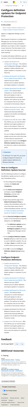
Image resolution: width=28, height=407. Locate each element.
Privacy (10, 400)
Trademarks (4, 405)
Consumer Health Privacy (7, 402)
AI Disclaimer (4, 398)
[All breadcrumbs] (2, 5)
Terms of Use (20, 402)
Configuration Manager (11, 5)
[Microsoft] (14, 2)
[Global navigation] (1, 2)
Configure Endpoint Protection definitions (13, 29)
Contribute (4, 400)
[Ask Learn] (22, 5)
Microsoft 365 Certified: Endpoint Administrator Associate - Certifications (12, 370)
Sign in (25, 2)
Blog (22, 398)
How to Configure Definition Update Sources (13, 27)
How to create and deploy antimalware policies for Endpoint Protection (15, 211)
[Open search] (20, 2)
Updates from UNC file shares (13, 119)
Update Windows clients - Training (10, 360)
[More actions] (25, 5)
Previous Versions (14, 398)
